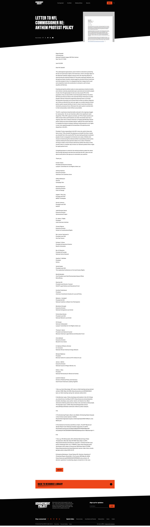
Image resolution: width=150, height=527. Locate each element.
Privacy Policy (56, 524)
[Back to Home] (39, 3)
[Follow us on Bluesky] (51, 519)
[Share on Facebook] (43, 37)
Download (59, 469)
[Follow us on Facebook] (48, 519)
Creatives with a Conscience (110, 523)
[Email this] (53, 37)
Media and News (78, 3)
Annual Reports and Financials (90, 518)
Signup (111, 506)
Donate (109, 3)
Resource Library (79, 518)
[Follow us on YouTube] (56, 519)
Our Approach (60, 3)
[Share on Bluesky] (48, 37)
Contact (113, 518)
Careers (108, 518)
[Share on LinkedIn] (50, 37)
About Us (88, 3)
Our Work (69, 3)
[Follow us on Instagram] (53, 519)
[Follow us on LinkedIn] (59, 519)
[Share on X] (45, 37)
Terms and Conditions (64, 524)
